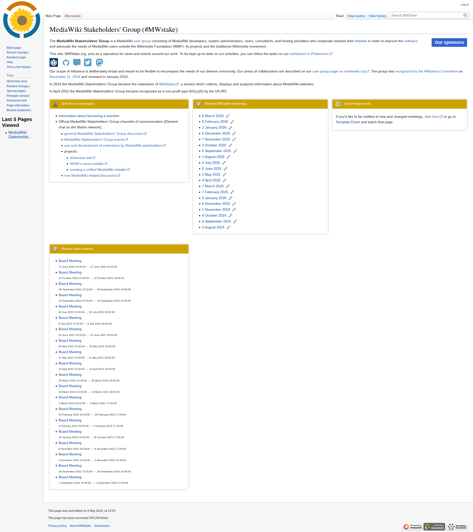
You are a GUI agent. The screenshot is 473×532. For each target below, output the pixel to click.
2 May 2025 (211, 174)
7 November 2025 (216, 139)
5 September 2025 (216, 151)
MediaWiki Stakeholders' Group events (94, 139)
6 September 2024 (216, 221)
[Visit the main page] (21, 19)
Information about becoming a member (89, 116)
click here (431, 117)
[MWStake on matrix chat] (77, 62)
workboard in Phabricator (309, 54)
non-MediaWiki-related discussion (90, 175)
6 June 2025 (211, 169)
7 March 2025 (213, 186)
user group (142, 41)
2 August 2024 (213, 227)
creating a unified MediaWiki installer (98, 170)
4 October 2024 (214, 215)
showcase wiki (81, 158)
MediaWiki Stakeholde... (19, 134)
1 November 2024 (216, 209)
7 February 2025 (215, 192)
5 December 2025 (216, 133)
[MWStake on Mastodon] (99, 62)
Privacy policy (57, 526)
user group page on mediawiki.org (339, 71)
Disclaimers (102, 526)
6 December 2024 (216, 204)
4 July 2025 (211, 163)
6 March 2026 (213, 116)
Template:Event (348, 122)
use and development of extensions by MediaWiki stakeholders (113, 145)
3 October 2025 (214, 145)
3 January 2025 (214, 198)
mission (361, 41)
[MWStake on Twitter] (87, 62)
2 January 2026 (214, 127)
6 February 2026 (215, 121)
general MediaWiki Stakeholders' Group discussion (103, 134)
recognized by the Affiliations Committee (426, 71)
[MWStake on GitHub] (66, 62)
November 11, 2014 (65, 77)
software (411, 41)
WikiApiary (167, 84)
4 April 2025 (211, 180)
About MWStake (80, 526)
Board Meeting (70, 261)
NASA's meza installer (87, 164)
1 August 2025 (213, 157)
